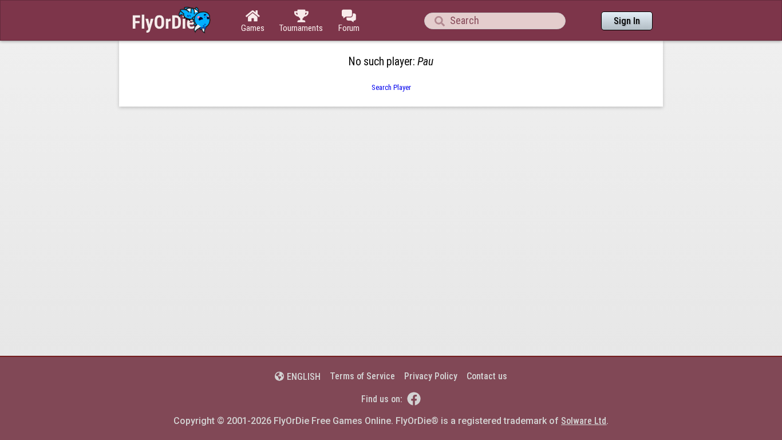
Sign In (627, 20)
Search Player (391, 87)
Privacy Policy (430, 376)
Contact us (487, 376)
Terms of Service (362, 376)
